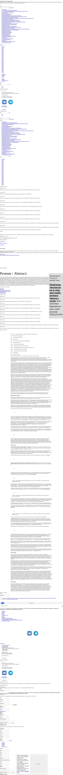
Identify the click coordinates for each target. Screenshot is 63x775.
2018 (3, 54)
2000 (3, 70)
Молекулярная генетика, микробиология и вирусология (11, 27)
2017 (3, 55)
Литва (3, 745)
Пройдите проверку (3, 608)
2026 (3, 47)
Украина (3, 744)
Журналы (3, 74)
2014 (3, 58)
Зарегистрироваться (3, 724)
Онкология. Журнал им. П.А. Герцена (8, 28)
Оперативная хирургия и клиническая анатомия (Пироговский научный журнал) (15, 141)
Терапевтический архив (6, 39)
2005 (3, 66)
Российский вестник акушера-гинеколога (9, 36)
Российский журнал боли (6, 149)
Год (9, 156)
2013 (3, 59)
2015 (3, 57)
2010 (3, 61)
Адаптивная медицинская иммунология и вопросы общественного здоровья (15, 11)
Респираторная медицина (6, 33)
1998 (3, 72)
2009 (3, 62)
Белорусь (3, 743)
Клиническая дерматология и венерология (9, 24)
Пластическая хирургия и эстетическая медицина (10, 29)
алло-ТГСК (2, 288)
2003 (3, 180)
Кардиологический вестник (6, 22)
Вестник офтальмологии (6, 14)
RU (9, 84)
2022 (3, 51)
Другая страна (4, 746)
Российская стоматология (6, 35)
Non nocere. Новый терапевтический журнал (9, 10)
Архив (3, 75)
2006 (3, 65)
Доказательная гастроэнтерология (7, 19)
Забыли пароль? (2, 711)
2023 (3, 50)
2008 (3, 63)
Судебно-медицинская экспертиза (7, 38)
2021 (3, 164)
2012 (3, 172)
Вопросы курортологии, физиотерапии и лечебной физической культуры (14, 16)
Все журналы (11, 7)
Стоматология (4, 37)
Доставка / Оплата (5, 80)
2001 (3, 69)
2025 (3, 48)
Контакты (3, 81)
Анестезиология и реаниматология (8, 12)
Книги (3, 76)
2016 (3, 56)
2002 (3, 68)
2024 (3, 49)
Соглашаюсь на (4, 598)
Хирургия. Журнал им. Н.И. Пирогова (8, 41)
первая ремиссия (3, 292)
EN (2, 86)
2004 (3, 67)
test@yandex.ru (3, 683)
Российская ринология (6, 34)
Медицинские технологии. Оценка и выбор (9, 26)
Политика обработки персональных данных (9, 619)
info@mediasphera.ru (5, 98)
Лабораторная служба (5, 25)
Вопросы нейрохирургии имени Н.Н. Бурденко (10, 17)
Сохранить (2, 774)
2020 (3, 165)
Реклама (3, 79)
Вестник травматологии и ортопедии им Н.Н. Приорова (11, 15)
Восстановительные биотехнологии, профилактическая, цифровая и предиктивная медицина (17, 18)
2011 (2, 60)
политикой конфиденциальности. (12, 599)
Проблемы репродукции (6, 30)
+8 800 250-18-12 (5, 649)
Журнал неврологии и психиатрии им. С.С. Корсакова (11, 133)
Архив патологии (5, 125)
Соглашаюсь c (4, 599)
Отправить (11, 692)
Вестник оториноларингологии (7, 13)
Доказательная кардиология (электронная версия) (10, 20)
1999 (3, 71)
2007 (3, 64)
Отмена (6, 774)
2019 (3, 53)
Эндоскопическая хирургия (6, 42)
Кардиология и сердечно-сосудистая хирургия (10, 23)
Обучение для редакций (6, 620)
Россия (10, 740)
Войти (1, 712)
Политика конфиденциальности (7, 618)
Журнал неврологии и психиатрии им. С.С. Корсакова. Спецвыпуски (13, 21)
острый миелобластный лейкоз (5, 290)
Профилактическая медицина (7, 32)
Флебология (4, 40)
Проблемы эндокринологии (6, 31)
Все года (3, 46)
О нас (3, 78)
